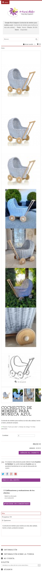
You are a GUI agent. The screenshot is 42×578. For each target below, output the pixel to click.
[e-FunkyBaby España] (21, 12)
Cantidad (5, 435)
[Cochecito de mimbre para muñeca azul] (21, 129)
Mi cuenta (9, 558)
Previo (1, 395)
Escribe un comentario (17, 504)
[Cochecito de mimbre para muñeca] (21, 169)
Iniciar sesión (28, 44)
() (40, 44)
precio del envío (10, 480)
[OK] (39, 565)
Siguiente (41, 395)
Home (3, 48)
